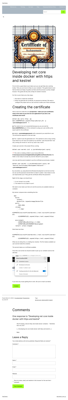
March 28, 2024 (20, 325)
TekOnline (5, 3)
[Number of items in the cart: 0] (3, 16)
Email (14, 367)
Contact (16, 286)
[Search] (63, 12)
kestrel (51, 300)
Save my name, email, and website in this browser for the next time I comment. (32, 381)
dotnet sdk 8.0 (45, 300)
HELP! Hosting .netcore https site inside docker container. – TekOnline (36, 323)
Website (14, 373)
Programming (26, 298)
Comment (15, 344)
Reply (18, 332)
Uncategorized (18, 298)
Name (14, 360)
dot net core (38, 300)
